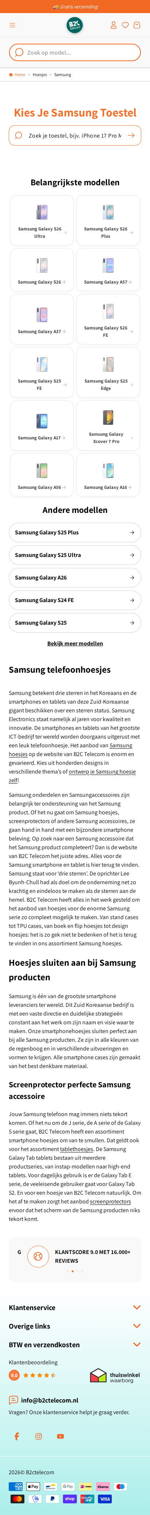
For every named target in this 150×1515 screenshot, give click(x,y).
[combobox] (75, 52)
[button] (12, 25)
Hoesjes (40, 74)
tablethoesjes (76, 1149)
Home (20, 74)
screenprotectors (110, 1201)
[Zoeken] (131, 135)
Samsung (62, 74)
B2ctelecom (40, 1472)
